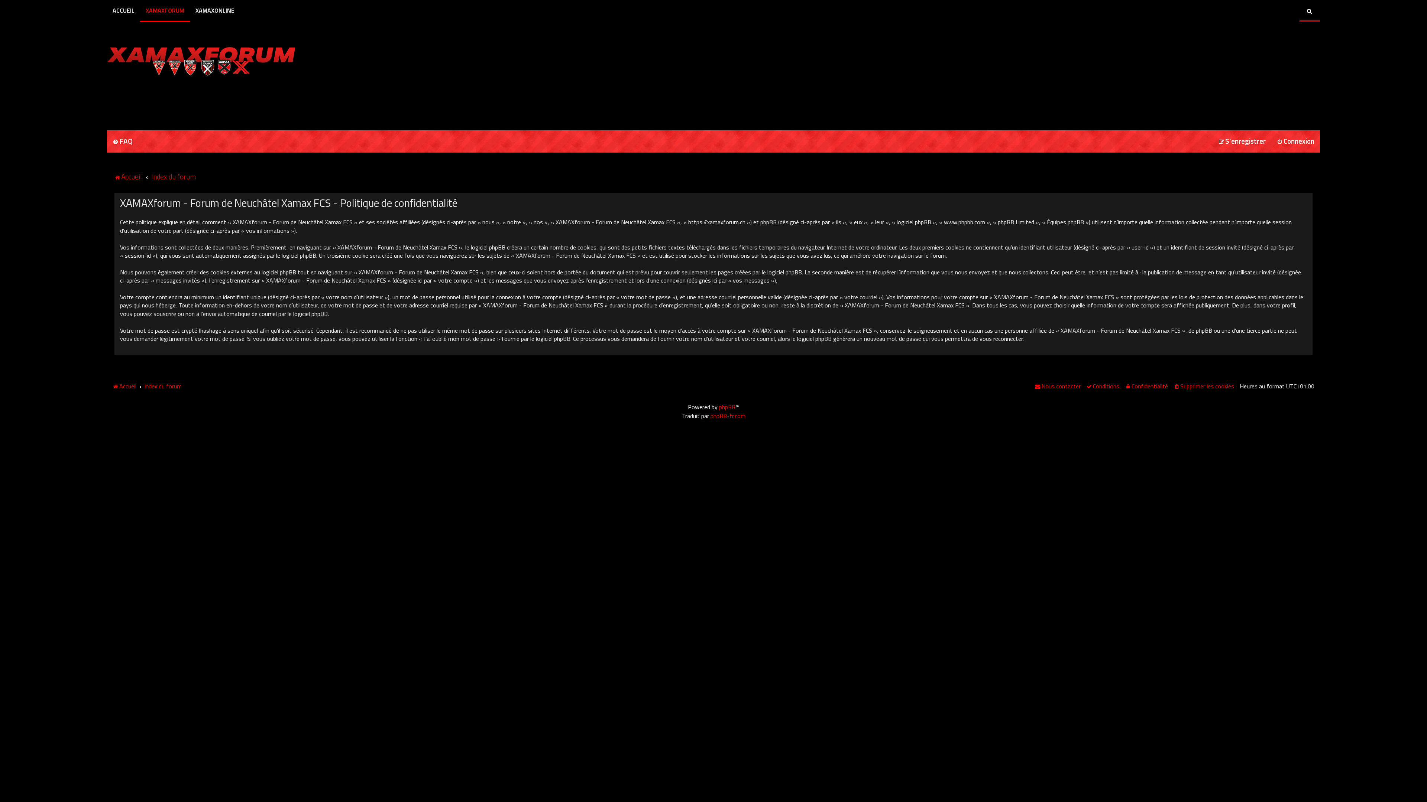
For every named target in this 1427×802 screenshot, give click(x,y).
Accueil (124, 10)
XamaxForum (165, 10)
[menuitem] (122, 141)
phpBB (727, 406)
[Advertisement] (194, 100)
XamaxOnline (214, 10)
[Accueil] (201, 59)
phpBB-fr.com (728, 415)
